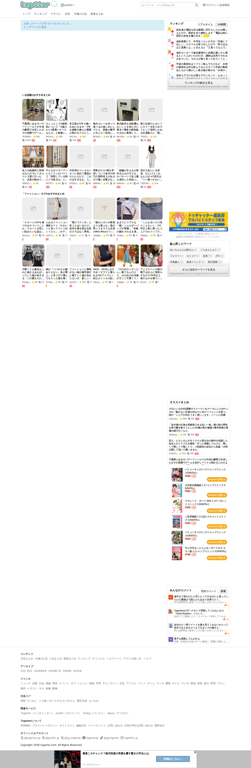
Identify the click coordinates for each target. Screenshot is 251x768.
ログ (73, 683)
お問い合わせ (115, 725)
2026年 (67, 670)
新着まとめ (97, 13)
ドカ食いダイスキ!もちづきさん (57, 700)
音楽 (199, 683)
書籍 (168, 683)
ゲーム (151, 683)
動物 (54, 688)
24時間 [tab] (221, 24)
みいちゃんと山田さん (183, 249)
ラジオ (185, 683)
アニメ (142, 683)
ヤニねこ (32, 700)
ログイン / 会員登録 (217, 4)
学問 (98, 683)
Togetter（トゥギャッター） (37, 713)
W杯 (23, 700)
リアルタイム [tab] (205, 24)
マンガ (160, 683)
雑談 (91, 683)
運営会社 (160, 725)
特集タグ (26, 696)
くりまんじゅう (210, 249)
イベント (64, 683)
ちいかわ (94, 700)
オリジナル (98, 658)
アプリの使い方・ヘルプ (137, 658)
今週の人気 (80, 13)
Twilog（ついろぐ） (94, 713)
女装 (207, 255)
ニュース (26, 683)
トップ (26, 13)
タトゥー (193, 255)
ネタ (41, 688)
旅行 (206, 683)
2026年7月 (54, 670)
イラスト (32, 688)
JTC (219, 255)
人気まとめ (55, 658)
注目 (67, 13)
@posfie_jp (52, 737)
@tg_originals (73, 737)
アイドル (131, 683)
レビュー (82, 683)
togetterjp (92, 737)
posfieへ (70, 4)
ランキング (40, 13)
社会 (41, 683)
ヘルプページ (114, 658)
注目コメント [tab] (208, 591)
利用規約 (26, 725)
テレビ (176, 683)
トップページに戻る (35, 26)
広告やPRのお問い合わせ (138, 725)
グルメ (221, 683)
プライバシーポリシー (45, 725)
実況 (54, 683)
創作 (23, 688)
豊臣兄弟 (82, 700)
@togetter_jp (32, 737)
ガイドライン (67, 725)
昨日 (29, 670)
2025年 (77, 670)
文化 (122, 683)
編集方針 (81, 725)
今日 (23, 670)
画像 (48, 688)
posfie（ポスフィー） (68, 713)
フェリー (176, 255)
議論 (48, 683)
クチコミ (56, 13)
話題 (34, 683)
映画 (193, 683)
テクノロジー (110, 683)
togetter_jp (131, 737)
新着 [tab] (223, 591)
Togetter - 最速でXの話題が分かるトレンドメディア (40, 5)
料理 (213, 683)
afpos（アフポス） (118, 713)
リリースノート (97, 725)
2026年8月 (40, 670)
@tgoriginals (111, 737)
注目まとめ (27, 658)
